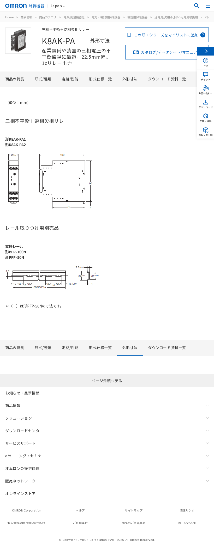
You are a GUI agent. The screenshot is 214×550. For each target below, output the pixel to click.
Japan (56, 6)
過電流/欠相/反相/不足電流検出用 (176, 17)
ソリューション (18, 418)
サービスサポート (20, 443)
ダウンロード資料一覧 (167, 78)
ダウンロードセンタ (22, 430)
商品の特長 (14, 78)
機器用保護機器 (137, 17)
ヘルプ (80, 510)
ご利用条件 (80, 523)
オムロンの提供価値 (22, 468)
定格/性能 (70, 78)
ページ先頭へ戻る (107, 380)
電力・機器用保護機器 (106, 17)
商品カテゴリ (47, 17)
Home (9, 17)
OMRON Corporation (26, 510)
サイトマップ (133, 510)
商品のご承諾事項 (134, 523)
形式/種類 (43, 78)
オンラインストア (20, 493)
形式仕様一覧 (100, 78)
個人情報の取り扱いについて (26, 523)
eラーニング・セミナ (23, 455)
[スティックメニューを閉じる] (205, 51)
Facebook (189, 523)
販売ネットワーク (20, 480)
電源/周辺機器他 (74, 17)
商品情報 (26, 17)
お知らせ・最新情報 (22, 392)
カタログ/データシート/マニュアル (171, 52)
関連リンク (187, 510)
